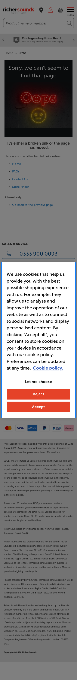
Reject (38, 394)
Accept (38, 407)
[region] (38, 340)
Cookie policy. (48, 368)
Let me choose (38, 381)
